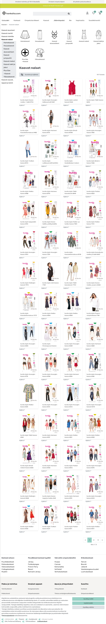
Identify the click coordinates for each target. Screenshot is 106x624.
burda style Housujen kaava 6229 (94, 497)
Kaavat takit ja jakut (9, 66)
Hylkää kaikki (88, 603)
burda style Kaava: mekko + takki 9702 (26, 101)
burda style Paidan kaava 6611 (71, 527)
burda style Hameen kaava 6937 (49, 436)
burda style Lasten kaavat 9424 (71, 101)
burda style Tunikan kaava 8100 (27, 162)
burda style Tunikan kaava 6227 (49, 527)
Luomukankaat (87, 572)
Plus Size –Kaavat (7, 72)
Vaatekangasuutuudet (90, 569)
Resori (30, 569)
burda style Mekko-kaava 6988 (27, 192)
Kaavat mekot (9, 61)
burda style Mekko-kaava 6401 (93, 527)
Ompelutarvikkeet (32, 20)
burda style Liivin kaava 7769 (50, 284)
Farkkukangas (33, 564)
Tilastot (21, 619)
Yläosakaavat (9, 77)
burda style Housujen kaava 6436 (94, 375)
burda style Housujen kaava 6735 (27, 375)
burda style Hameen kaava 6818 (72, 375)
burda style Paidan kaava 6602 (71, 466)
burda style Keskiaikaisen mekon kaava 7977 (72, 162)
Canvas (57, 564)
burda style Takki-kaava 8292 (95, 101)
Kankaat (17, 20)
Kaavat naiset (7, 39)
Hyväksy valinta (88, 607)
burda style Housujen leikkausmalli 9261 (49, 101)
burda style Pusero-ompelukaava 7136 (93, 314)
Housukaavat (9, 46)
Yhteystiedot (59, 589)
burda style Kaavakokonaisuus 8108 (73, 253)
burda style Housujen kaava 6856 (27, 345)
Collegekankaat (8, 569)
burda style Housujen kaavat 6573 (94, 406)
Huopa (57, 562)
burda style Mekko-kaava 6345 (27, 406)
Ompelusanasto (33, 593)
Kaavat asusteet (8, 30)
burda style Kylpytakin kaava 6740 (28, 223)
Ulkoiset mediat (47, 619)
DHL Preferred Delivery (13, 621)
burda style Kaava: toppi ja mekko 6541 (49, 497)
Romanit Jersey (34, 572)
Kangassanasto (33, 589)
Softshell (58, 569)
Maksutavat (6, 593)
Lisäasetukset (42, 621)
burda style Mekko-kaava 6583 (27, 527)
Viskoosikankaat (8, 567)
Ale (70, 20)
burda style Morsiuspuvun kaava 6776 (49, 345)
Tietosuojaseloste (8, 615)
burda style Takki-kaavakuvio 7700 (71, 284)
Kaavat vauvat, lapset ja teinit (7, 81)
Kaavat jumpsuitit (8, 56)
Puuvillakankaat (8, 562)
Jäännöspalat (59, 20)
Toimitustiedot (7, 589)
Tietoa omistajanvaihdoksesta (65, 593)
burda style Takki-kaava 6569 (28, 436)
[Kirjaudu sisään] (87, 13)
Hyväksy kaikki (88, 599)
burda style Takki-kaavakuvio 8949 (71, 192)
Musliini (4, 572)
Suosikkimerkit (94, 20)
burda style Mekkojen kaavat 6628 (27, 497)
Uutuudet (5, 20)
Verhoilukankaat (61, 572)
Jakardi (84, 567)
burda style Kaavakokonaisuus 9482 (28, 131)
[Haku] (68, 14)
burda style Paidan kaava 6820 (93, 192)
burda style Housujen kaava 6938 (49, 375)
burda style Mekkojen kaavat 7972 (27, 284)
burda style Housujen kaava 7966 (94, 131)
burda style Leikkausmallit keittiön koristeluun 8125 (50, 162)
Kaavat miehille (8, 36)
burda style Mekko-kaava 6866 (71, 314)
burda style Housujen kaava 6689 (72, 345)
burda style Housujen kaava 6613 (49, 406)
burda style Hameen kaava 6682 (49, 466)
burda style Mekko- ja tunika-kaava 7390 (72, 223)
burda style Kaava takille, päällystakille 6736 (49, 223)
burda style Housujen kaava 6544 (72, 406)
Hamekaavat (9, 42)
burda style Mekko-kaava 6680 (93, 436)
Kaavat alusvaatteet (9, 50)
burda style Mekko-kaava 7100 (93, 223)
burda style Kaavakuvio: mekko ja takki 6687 (95, 253)
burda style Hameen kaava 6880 (94, 345)
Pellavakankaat (8, 564)
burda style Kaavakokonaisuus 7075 (28, 314)
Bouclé (84, 564)
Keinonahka (59, 567)
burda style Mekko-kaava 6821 (71, 436)
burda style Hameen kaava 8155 (49, 131)
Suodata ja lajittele (31, 74)
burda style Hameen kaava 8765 (49, 192)
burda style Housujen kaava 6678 (94, 466)
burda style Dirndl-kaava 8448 (71, 131)
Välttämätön (9, 619)
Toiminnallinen (31, 621)
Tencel (83, 562)
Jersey (30, 562)
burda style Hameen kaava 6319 (72, 497)
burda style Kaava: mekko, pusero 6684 (94, 284)
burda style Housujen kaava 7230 (49, 253)
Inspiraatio (80, 20)
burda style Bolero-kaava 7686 (93, 162)
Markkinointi (33, 619)
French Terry (33, 567)
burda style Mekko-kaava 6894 (49, 314)
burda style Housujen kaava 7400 (27, 253)
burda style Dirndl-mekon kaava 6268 (26, 466)
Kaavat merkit (7, 33)
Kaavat (46, 20)
